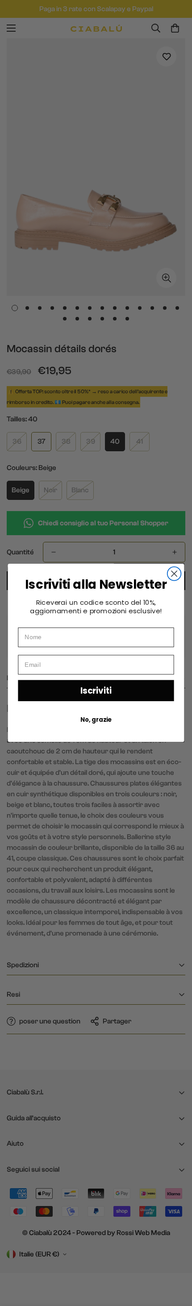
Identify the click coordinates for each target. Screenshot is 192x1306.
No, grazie (96, 720)
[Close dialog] (174, 574)
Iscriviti (96, 690)
